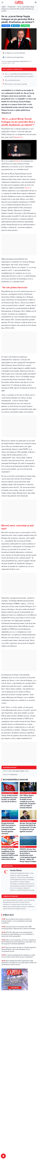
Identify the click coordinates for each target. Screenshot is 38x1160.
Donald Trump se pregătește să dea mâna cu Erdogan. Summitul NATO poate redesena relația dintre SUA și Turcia (9, 854)
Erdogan (18, 161)
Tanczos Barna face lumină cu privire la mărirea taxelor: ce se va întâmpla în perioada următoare (16, 921)
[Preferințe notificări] (3, 1156)
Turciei (27, 187)
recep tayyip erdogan (18, 771)
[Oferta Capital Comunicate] (19, 979)
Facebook (6, 25)
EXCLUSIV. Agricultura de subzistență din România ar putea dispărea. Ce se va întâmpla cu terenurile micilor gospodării (17, 934)
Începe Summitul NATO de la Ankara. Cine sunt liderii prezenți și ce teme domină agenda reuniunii (8, 828)
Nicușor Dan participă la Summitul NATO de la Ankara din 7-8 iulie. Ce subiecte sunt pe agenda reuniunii (28, 827)
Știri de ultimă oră (7, 793)
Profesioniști (13, 774)
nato (9, 771)
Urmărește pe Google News (14, 57)
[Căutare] (35, 2)
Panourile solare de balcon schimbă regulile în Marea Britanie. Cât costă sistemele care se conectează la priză (18, 949)
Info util (23, 847)
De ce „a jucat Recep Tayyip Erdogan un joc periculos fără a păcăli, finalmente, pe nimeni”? (19, 75)
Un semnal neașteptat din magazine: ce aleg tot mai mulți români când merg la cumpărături (18, 956)
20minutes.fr (17, 137)
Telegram (16, 25)
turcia (27, 771)
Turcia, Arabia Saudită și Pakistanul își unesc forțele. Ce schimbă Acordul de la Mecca (9, 798)
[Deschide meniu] (2, 2)
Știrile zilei (8, 915)
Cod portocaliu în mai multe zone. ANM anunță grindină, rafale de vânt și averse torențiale (18, 927)
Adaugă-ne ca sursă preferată (15, 53)
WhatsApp (26, 25)
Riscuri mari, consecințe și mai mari (16, 84)
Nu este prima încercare (12, 80)
